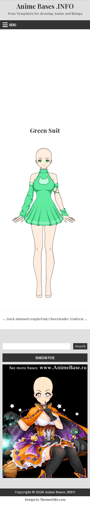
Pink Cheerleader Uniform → (64, 319)
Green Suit (45, 130)
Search (80, 346)
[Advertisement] (45, 77)
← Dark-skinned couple (21, 319)
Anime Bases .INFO (45, 6)
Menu (12, 24)
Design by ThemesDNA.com (45, 499)
